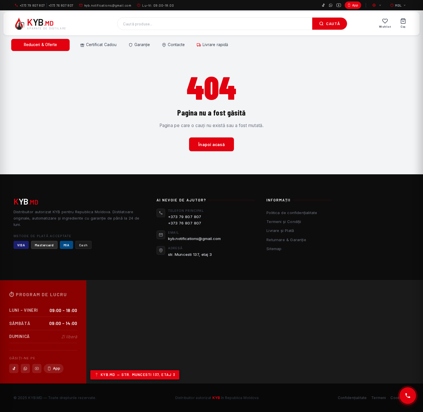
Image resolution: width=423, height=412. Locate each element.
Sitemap (273, 248)
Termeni (378, 398)
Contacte (176, 44)
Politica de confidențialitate (291, 212)
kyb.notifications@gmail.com (107, 5)
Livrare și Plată (280, 230)
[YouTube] (338, 5)
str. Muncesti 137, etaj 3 (190, 254)
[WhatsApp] (331, 5)
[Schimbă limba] (377, 5)
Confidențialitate (352, 398)
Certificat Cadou (101, 44)
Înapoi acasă (211, 144)
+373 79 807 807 (32, 5)
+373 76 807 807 (61, 5)
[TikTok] (323, 5)
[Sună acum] (407, 395)
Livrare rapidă (215, 44)
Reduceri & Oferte (40, 44)
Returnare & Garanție (286, 239)
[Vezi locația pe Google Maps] (254, 331)
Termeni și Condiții (283, 221)
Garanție (142, 44)
